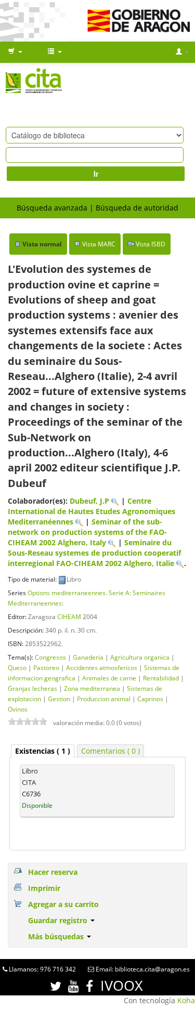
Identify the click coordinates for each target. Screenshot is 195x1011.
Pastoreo (46, 667)
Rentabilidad (161, 678)
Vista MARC (98, 244)
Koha (186, 1000)
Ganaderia (88, 657)
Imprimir (44, 888)
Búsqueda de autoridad (137, 208)
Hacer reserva (52, 872)
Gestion (59, 698)
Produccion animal (104, 698)
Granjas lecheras (32, 688)
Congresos (50, 657)
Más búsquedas (57, 936)
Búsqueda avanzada (52, 208)
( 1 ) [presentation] (42, 751)
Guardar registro (58, 920)
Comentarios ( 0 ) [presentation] (110, 751)
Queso (17, 667)
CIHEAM (69, 616)
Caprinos (150, 698)
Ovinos (18, 709)
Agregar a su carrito (63, 904)
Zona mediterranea (92, 688)
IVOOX (121, 985)
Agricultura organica (140, 657)
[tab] (42, 750)
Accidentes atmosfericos (101, 667)
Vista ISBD (150, 244)
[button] (15, 52)
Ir (96, 173)
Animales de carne (109, 678)
